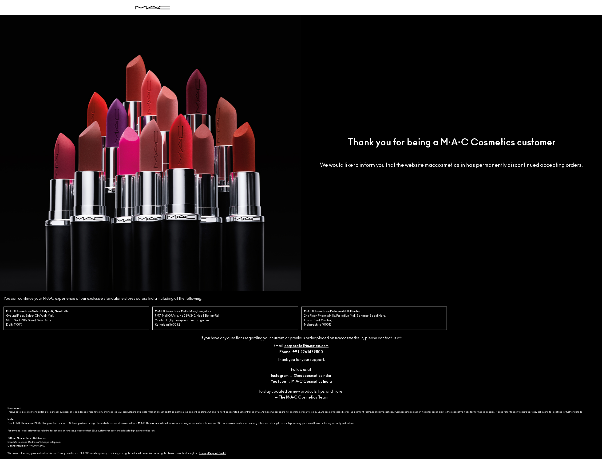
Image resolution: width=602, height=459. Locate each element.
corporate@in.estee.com (306, 346)
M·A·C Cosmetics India (311, 381)
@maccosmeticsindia (312, 376)
